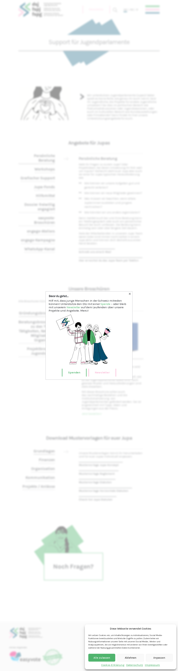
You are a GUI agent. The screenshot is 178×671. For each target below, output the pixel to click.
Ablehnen (130, 657)
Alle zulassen (102, 657)
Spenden (74, 372)
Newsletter (73, 307)
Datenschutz (134, 665)
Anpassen (159, 657)
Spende (105, 304)
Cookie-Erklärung (112, 665)
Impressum (152, 665)
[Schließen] (129, 293)
